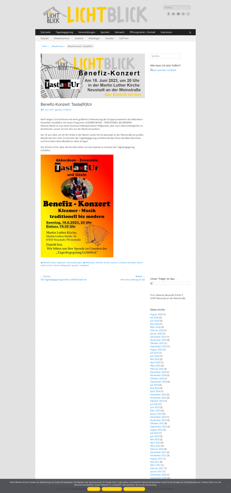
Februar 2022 (157, 449)
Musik (56, 265)
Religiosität (65, 265)
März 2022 (155, 445)
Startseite (45, 32)
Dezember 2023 (158, 394)
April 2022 (155, 442)
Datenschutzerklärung (134, 489)
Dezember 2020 (158, 474)
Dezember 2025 (158, 336)
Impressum (166, 32)
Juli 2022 (154, 433)
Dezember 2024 (158, 372)
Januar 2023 (156, 413)
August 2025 (156, 349)
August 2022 (156, 429)
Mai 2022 (154, 439)
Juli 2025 (154, 352)
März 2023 (155, 410)
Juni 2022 (154, 436)
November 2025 (158, 340)
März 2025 (155, 365)
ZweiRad (79, 38)
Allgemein (61, 262)
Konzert (113, 262)
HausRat (109, 38)
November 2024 (158, 375)
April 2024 (155, 391)
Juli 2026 (154, 317)
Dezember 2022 (158, 416)
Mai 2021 (154, 461)
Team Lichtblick (64, 109)
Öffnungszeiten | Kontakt (142, 32)
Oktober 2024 (157, 378)
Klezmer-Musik (102, 262)
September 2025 (158, 346)
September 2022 (158, 426)
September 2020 (158, 477)
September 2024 (158, 381)
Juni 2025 (154, 356)
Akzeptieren (93, 489)
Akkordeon (90, 262)
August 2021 (156, 458)
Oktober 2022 (157, 423)
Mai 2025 (154, 359)
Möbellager (94, 38)
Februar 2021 (157, 468)
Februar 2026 (157, 330)
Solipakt (45, 38)
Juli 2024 (154, 384)
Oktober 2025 (157, 343)
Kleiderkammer (62, 38)
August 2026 (156, 314)
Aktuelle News (58, 46)
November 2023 (158, 397)
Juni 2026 (154, 320)
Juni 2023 (154, 407)
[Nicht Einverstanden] (227, 486)
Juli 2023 (154, 404)
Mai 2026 (154, 323)
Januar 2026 (156, 333)
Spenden (105, 32)
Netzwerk (119, 32)
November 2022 (158, 420)
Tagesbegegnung (64, 32)
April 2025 (155, 362)
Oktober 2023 (157, 400)
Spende (74, 265)
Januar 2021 (156, 471)
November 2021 (158, 455)
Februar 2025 (157, 368)
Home (45, 46)
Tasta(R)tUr (84, 265)
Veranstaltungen (86, 32)
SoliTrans (124, 38)
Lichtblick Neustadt (127, 262)
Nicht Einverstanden (112, 489)
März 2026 (155, 327)
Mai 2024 (154, 388)
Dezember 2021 (158, 452)
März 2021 (155, 465)
